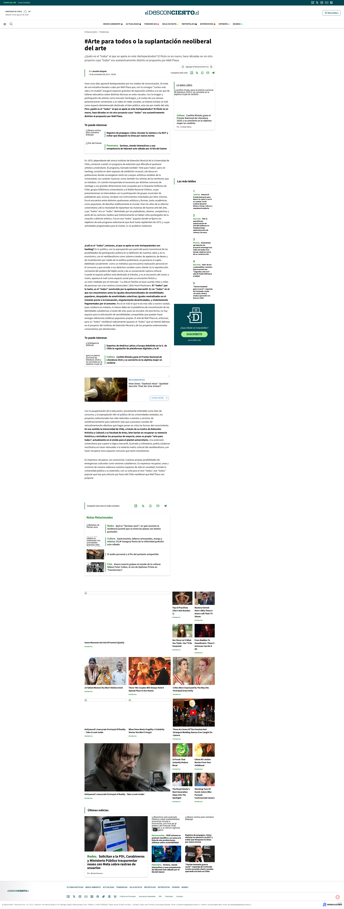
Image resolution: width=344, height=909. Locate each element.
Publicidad (169, 896)
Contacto (179, 896)
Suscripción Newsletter (147, 896)
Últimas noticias (75, 887)
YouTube (86, 897)
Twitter (74, 896)
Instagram (80, 896)
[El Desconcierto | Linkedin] (331, 2)
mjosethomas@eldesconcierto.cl (188, 905)
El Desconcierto (91, 32)
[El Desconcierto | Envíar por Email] (207, 72)
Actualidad (132, 24)
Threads (109, 896)
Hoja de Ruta (169, 24)
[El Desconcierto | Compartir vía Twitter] (197, 72)
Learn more (157, 398)
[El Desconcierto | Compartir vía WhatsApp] (202, 72)
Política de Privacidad (128, 896)
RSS (160, 896)
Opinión (223, 24)
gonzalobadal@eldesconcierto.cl (239, 905)
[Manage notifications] (338, 897)
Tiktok (103, 896)
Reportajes (188, 24)
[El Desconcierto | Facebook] (312, 2)
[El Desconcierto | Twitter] (317, 2)
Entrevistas (206, 24)
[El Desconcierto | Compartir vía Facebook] (191, 72)
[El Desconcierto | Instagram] (321, 2)
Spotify (97, 896)
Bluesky (115, 896)
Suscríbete (194, 334)
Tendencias (150, 24)
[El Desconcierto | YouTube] (326, 2)
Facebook (68, 896)
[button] (331, 13)
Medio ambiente (112, 24)
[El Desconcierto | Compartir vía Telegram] (213, 72)
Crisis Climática (24, 2)
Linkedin (92, 896)
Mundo (237, 24)
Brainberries (137, 380)
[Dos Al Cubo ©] (332, 906)
